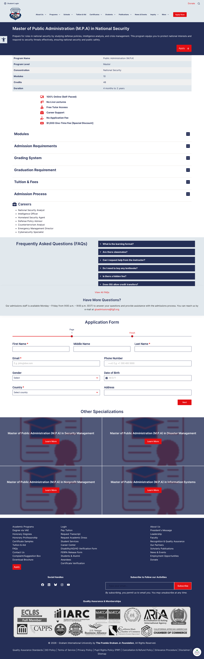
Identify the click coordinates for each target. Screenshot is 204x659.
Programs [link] (54, 14)
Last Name (142, 344)
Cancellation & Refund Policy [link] (138, 650)
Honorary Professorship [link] (24, 537)
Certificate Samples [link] (22, 541)
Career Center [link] (68, 545)
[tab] (146, 244)
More (164, 14)
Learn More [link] (51, 441)
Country (18, 387)
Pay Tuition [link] (66, 530)
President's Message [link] (161, 530)
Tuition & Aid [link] (81, 14)
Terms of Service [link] (66, 650)
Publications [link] (124, 14)
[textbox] (54, 378)
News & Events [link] (141, 14)
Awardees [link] (66, 559)
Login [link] (64, 526)
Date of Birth (112, 372)
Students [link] (109, 14)
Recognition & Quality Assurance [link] (167, 541)
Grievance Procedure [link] (166, 650)
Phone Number (113, 358)
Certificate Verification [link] (73, 563)
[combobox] (108, 363)
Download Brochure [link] (22, 559)
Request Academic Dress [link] (74, 537)
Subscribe (182, 585)
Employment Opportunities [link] (164, 556)
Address (109, 387)
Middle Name (82, 344)
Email (16, 358)
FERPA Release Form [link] (71, 552)
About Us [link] (39, 14)
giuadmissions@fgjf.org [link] (107, 309)
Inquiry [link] (153, 14)
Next (184, 402)
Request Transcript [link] (70, 534)
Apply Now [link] (180, 14)
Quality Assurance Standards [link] (28, 650)
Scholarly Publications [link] (161, 548)
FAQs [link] (15, 548)
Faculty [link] (154, 537)
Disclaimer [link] (184, 650)
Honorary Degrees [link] (22, 534)
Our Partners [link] (157, 545)
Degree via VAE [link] (20, 530)
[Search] (199, 3)
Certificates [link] (94, 14)
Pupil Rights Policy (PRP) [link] (107, 650)
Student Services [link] (70, 541)
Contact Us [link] (18, 552)
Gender (17, 372)
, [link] (115, 643)
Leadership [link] (156, 534)
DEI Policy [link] (50, 650)
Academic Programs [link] (23, 526)
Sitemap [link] (102, 653)
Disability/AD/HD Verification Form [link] (79, 548)
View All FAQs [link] (102, 292)
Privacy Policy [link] (85, 650)
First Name (20, 344)
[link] (3, 39)
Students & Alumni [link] (70, 556)
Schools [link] (67, 14)
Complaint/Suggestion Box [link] (26, 556)
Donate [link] (191, 3)
